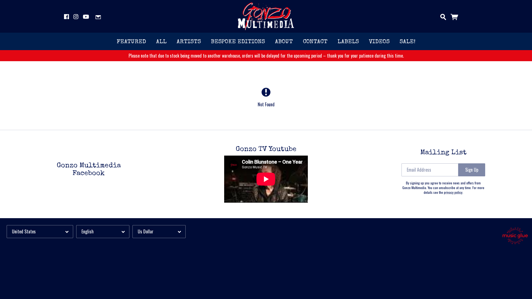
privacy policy (453, 192)
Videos (379, 42)
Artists (189, 42)
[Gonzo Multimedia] (266, 16)
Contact (315, 42)
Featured (131, 42)
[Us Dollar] (159, 231)
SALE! (407, 42)
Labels (348, 42)
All (161, 42)
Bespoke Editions (238, 42)
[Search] (443, 15)
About (284, 42)
